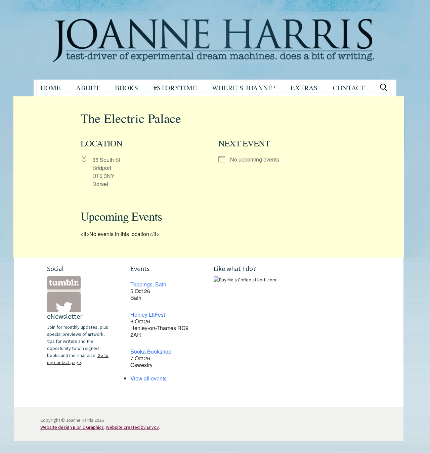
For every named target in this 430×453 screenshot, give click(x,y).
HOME (50, 87)
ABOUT (88, 87)
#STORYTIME (175, 87)
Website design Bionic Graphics (72, 427)
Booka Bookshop (150, 351)
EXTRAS (304, 87)
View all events (148, 378)
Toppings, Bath (148, 284)
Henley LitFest (147, 314)
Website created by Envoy (132, 427)
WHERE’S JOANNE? (243, 87)
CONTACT (349, 87)
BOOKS (126, 87)
